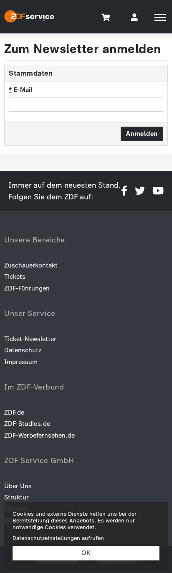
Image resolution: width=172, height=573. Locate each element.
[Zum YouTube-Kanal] (158, 191)
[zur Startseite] (29, 17)
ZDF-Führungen (27, 288)
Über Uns (18, 486)
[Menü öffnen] (160, 17)
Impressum (21, 362)
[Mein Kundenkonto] (134, 17)
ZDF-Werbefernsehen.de (39, 435)
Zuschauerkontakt (31, 265)
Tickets (14, 276)
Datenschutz (22, 350)
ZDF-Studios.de (27, 424)
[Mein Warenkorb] (106, 17)
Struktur (16, 497)
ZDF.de (14, 412)
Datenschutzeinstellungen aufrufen (58, 538)
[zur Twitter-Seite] (140, 191)
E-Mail (20, 90)
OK (86, 553)
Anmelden (142, 134)
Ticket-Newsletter (30, 339)
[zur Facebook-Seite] (124, 191)
